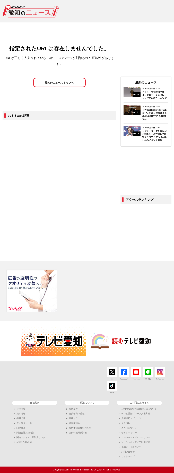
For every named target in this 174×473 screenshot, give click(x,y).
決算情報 (20, 413)
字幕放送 (73, 418)
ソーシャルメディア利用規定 (135, 442)
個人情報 (125, 423)
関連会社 (20, 428)
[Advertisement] (117, 11)
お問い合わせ (128, 451)
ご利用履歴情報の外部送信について (139, 409)
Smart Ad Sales (24, 442)
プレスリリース (24, 423)
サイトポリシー (129, 432)
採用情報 (20, 418)
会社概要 (20, 409)
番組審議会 (74, 423)
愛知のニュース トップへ (59, 82)
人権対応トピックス (131, 418)
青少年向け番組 (76, 413)
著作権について (129, 428)
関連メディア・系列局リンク (30, 437)
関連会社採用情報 (25, 432)
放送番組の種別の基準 (80, 428)
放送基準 (73, 409)
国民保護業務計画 (78, 432)
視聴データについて (131, 447)
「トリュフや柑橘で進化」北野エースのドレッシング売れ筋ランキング (154, 95)
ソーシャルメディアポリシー (135, 437)
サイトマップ (128, 456)
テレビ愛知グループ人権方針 (135, 413)
